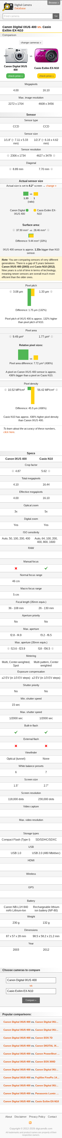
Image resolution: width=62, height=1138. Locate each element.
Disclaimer (20, 1116)
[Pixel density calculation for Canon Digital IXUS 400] (5, 389)
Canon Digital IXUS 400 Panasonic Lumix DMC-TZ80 (32, 1093)
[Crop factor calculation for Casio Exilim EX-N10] (49, 471)
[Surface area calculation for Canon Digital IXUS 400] (14, 230)
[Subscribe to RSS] (30, 1122)
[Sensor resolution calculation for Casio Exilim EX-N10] (54, 155)
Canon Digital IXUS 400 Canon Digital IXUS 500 (32, 1021)
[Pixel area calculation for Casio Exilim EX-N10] (52, 336)
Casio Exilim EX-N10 (46, 68)
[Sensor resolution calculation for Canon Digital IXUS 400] (8, 155)
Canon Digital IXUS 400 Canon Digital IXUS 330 (32, 1085)
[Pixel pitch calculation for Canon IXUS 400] (10, 291)
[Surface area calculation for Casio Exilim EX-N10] (48, 230)
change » (51, 185)
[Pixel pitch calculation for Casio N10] (51, 291)
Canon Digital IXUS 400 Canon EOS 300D (29, 1061)
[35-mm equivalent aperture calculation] (8, 648)
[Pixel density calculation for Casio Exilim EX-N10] (56, 389)
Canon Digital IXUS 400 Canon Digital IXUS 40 (32, 1069)
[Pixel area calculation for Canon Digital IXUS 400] (10, 336)
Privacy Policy (37, 1116)
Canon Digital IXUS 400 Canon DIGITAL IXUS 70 (32, 1045)
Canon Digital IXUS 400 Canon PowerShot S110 (32, 1053)
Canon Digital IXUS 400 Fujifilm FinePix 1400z (32, 1077)
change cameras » (31, 42)
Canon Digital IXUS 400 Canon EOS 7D (28, 1037)
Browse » (54, 2)
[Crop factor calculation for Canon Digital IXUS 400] (13, 471)
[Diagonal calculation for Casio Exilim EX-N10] (51, 169)
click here (8, 432)
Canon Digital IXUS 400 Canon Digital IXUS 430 (32, 1029)
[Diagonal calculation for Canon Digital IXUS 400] (10, 169)
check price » (15, 75)
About (8, 1116)
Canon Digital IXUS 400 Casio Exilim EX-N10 (31, 1101)
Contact (52, 1116)
